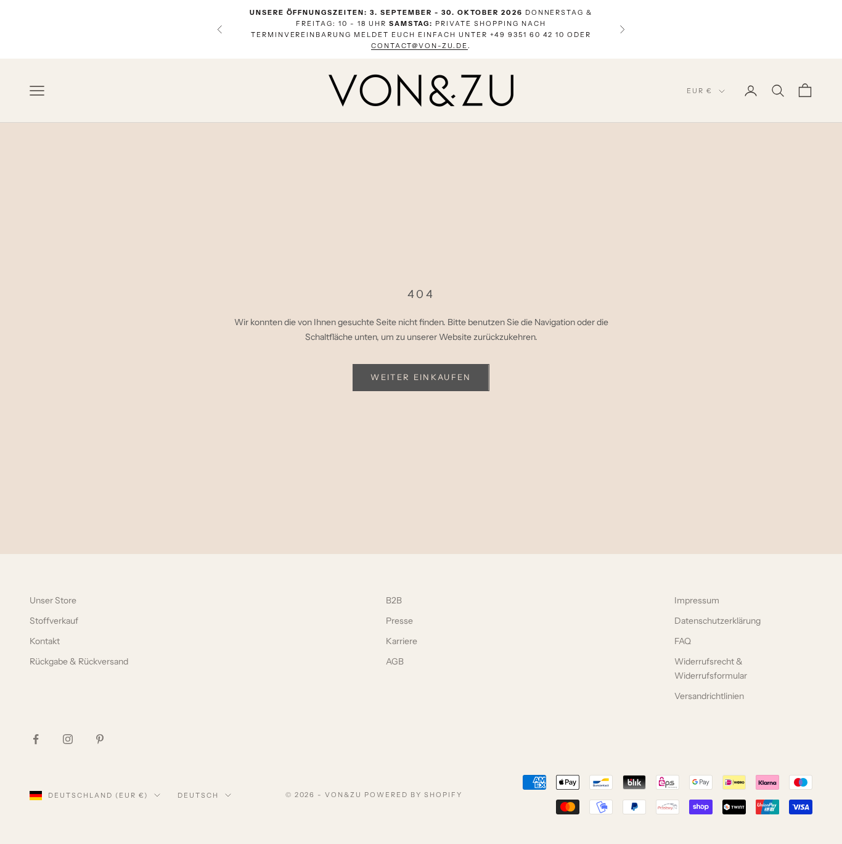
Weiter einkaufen (420, 377)
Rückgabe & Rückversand (79, 661)
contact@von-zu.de (419, 45)
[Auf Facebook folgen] (36, 739)
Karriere (401, 641)
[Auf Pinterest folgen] (100, 739)
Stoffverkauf (54, 620)
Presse (399, 620)
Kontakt (45, 641)
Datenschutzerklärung (717, 620)
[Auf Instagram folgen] (68, 739)
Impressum (696, 600)
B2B (394, 600)
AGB (395, 661)
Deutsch (198, 795)
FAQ (682, 641)
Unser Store (53, 600)
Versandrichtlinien (709, 695)
